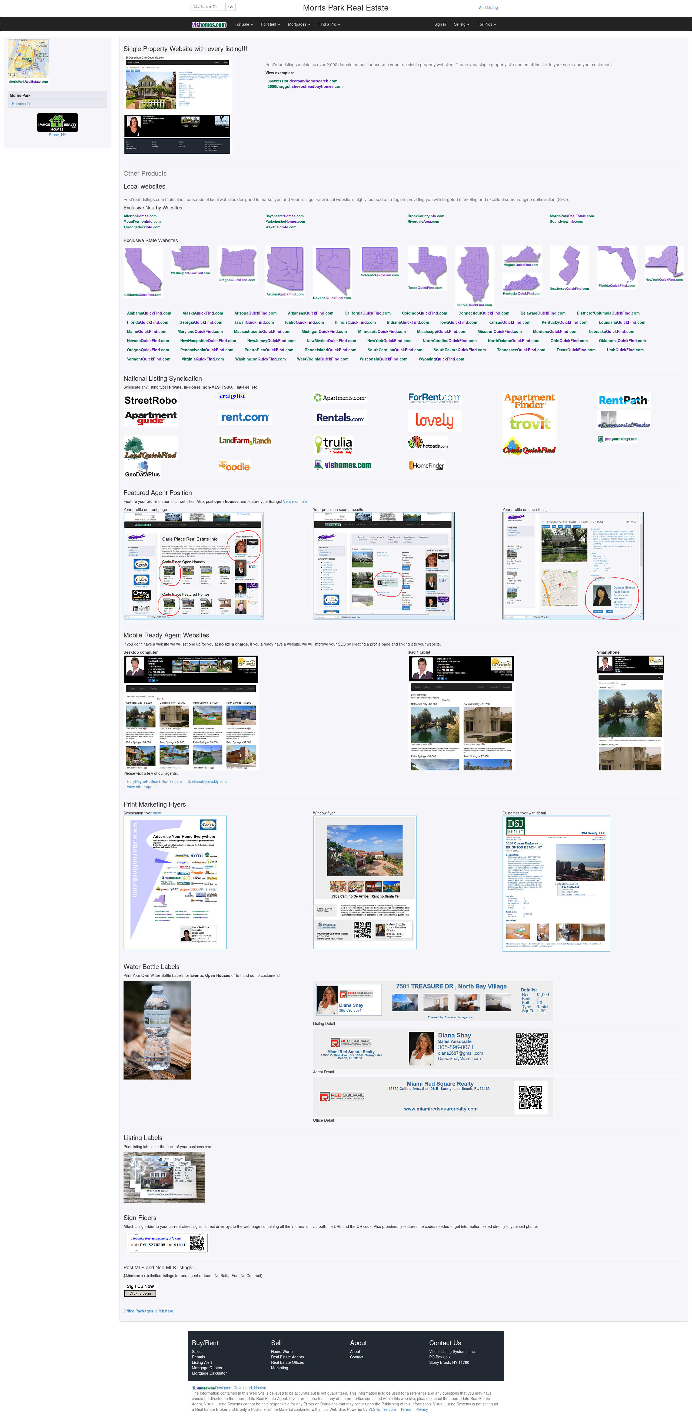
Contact (356, 1356)
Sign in (440, 24)
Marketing (279, 1367)
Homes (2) (20, 103)
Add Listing (488, 7)
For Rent (269, 24)
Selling (460, 24)
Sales (196, 1351)
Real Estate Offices (287, 1362)
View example (295, 501)
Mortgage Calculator (209, 1373)
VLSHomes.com (382, 1409)
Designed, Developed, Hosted (240, 1387)
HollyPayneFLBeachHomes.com (154, 781)
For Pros (485, 24)
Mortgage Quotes (207, 1367)
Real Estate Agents (287, 1356)
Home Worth (282, 1351)
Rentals (198, 1356)
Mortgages (298, 24)
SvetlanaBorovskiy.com (207, 781)
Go (230, 6)
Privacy (421, 1409)
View (157, 813)
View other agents (142, 786)
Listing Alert (202, 1362)
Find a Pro (327, 24)
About (355, 1351)
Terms (405, 1409)
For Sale (242, 24)
